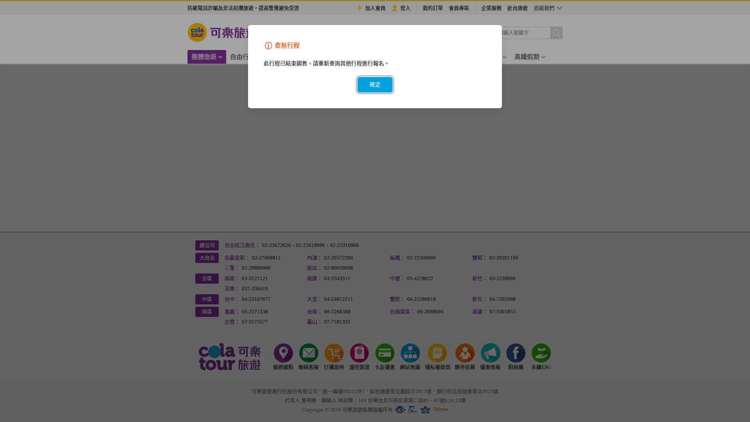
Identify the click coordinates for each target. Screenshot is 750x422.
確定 (375, 85)
